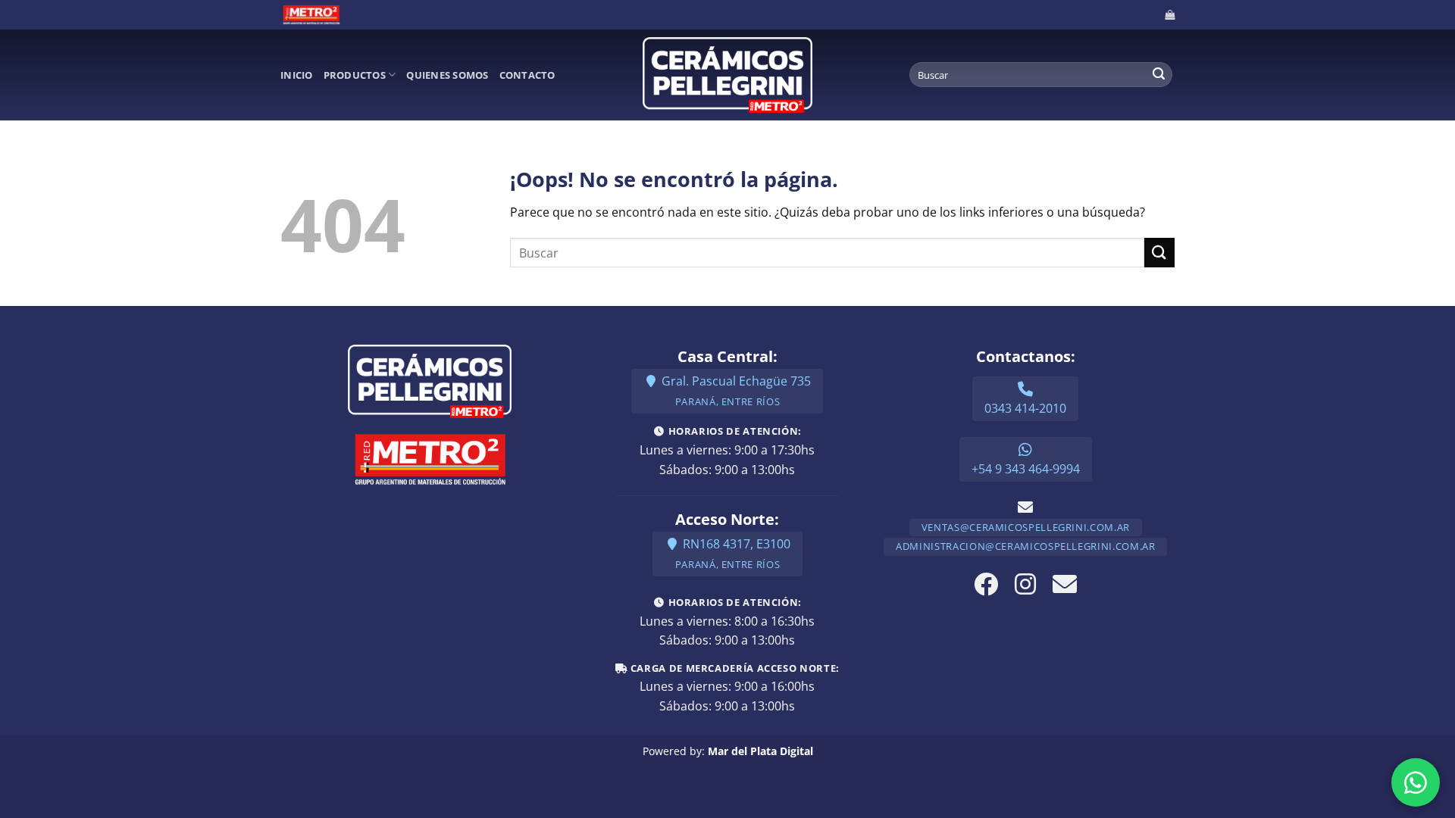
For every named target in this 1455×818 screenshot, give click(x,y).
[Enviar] (1159, 75)
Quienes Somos (447, 75)
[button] (1170, 14)
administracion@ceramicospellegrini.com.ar (1025, 546)
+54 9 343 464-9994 (1026, 469)
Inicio (296, 75)
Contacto (527, 75)
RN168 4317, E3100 (732, 553)
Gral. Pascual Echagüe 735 (735, 390)
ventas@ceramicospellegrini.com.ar (1026, 527)
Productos (355, 75)
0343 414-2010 (1025, 408)
